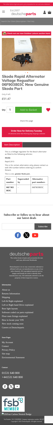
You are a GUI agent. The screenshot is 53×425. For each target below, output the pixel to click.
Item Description (12, 144)
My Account (7, 342)
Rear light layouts (10, 308)
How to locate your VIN (13, 320)
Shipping (6, 297)
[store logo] (26, 12)
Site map (6, 353)
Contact (5, 346)
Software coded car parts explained (17, 312)
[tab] (12, 144)
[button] (25, 72)
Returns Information (11, 293)
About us (6, 290)
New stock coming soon (12, 323)
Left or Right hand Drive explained (17, 305)
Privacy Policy (8, 350)
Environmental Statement (13, 357)
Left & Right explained (12, 301)
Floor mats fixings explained (14, 316)
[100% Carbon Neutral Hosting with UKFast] (16, 414)
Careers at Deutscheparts (13, 327)
